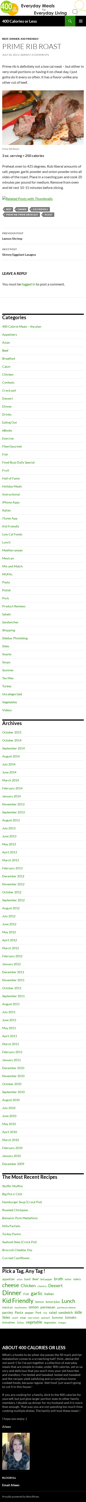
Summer (8, 670)
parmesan (47, 1307)
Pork (5, 598)
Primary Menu (80, 21)
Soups (6, 662)
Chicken (7, 374)
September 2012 (13, 900)
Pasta (6, 582)
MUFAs (7, 574)
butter (68, 1279)
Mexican (8, 558)
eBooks (7, 430)
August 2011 (11, 1004)
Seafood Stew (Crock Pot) (19, 1242)
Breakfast (8, 358)
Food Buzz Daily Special (18, 462)
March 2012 (10, 948)
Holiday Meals (12, 486)
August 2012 (11, 908)
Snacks (6, 654)
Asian (6, 342)
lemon (39, 1302)
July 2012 (8, 916)
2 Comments (40, 54)
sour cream (33, 1317)
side (78, 1312)
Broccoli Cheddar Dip (17, 1250)
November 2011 (13, 980)
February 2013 (12, 868)
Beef (5, 38)
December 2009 (13, 1164)
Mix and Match (12, 566)
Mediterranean (12, 550)
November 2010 (13, 1076)
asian (19, 1279)
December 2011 (13, 972)
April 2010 (9, 1132)
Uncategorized (12, 694)
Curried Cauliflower (16, 1258)
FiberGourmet (12, 446)
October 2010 (11, 1084)
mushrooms (21, 1307)
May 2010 (9, 1124)
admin (25, 54)
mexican (7, 1307)
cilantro (42, 1286)
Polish (6, 590)
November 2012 (13, 884)
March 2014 (10, 780)
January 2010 (11, 1156)
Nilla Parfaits (11, 1226)
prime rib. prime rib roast (22, 214)
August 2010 (11, 1100)
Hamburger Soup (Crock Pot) (22, 1202)
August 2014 (11, 756)
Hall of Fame (11, 478)
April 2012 (9, 940)
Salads (6, 614)
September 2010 (13, 1092)
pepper (29, 1312)
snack (15, 1317)
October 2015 (11, 732)
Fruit (5, 470)
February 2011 (12, 1052)
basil (27, 1279)
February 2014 (12, 788)
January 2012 (11, 964)
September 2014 (13, 748)
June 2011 (9, 1020)
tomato (70, 1317)
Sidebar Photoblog (15, 638)
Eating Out (9, 422)
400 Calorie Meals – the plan (21, 326)
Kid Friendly (30, 38)
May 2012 (9, 932)
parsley (7, 1312)
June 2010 (9, 1116)
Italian (6, 510)
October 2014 (11, 740)
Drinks (6, 414)
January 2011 (11, 1060)
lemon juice (53, 1302)
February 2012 (12, 956)
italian (49, 1294)
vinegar (62, 1322)
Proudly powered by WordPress (20, 1496)
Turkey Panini (11, 1234)
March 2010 (10, 1140)
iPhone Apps (11, 502)
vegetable (34, 1322)
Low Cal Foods (12, 534)
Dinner (14, 38)
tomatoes (8, 1322)
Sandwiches (10, 622)
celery (77, 1279)
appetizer (8, 1279)
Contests (8, 382)
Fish (5, 454)
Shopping (8, 630)
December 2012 (13, 876)
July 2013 (8, 828)
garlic (37, 1293)
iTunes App (9, 518)
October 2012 (11, 892)
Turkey (6, 686)
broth (58, 1278)
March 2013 (10, 860)
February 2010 (12, 1148)
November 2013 (13, 804)
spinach (45, 1317)
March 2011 (10, 1044)
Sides (5, 646)
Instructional (11, 494)
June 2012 (9, 924)
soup (23, 1317)
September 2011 (13, 996)
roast (49, 214)
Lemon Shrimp (12, 236)
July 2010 (8, 1108)
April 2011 (9, 1036)
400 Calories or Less (19, 21)
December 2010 (13, 1068)
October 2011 (11, 988)
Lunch (6, 542)
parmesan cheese (66, 1307)
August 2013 (11, 820)
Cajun (6, 366)
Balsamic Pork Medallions (20, 1218)
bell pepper (46, 1279)
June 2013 (9, 836)
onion (34, 1307)
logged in (28, 284)
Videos (7, 710)
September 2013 (13, 812)
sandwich (65, 1312)
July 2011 (8, 1012)
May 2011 (9, 1028)
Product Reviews (13, 606)
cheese (10, 1285)
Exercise (8, 438)
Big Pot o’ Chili (12, 1194)
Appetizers (9, 334)
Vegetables (9, 702)
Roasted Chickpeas (15, 1210)
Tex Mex (7, 678)
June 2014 (9, 772)
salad (53, 1312)
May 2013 (9, 844)
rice (45, 1312)
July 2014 (8, 764)
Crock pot (9, 390)
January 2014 (11, 796)
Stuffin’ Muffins (12, 1186)
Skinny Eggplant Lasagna (19, 252)
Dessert (7, 398)
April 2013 (9, 852)
